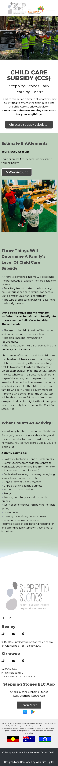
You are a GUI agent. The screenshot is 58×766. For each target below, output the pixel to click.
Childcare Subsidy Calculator (29, 125)
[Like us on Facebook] (4, 618)
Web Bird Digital (45, 762)
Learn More (29, 705)
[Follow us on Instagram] (10, 618)
